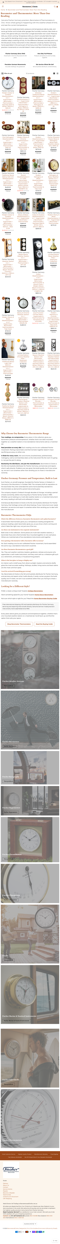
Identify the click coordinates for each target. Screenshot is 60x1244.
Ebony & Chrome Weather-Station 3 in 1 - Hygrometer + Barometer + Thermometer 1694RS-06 (23, 318)
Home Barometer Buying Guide (45, 598)
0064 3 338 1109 (19, 1217)
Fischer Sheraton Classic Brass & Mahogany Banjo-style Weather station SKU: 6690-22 (53, 141)
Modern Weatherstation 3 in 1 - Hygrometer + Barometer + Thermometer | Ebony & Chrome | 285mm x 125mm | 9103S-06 (54, 99)
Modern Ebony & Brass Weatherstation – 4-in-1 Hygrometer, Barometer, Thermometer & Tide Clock (8, 323)
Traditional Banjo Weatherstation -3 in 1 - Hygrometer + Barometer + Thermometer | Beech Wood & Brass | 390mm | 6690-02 (8, 412)
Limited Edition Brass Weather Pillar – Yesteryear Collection (53, 258)
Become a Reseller (9, 1193)
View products (8, 686)
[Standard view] (54, 73)
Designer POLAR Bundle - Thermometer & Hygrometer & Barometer (38, 403)
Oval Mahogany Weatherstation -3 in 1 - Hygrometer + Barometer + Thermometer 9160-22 (8, 142)
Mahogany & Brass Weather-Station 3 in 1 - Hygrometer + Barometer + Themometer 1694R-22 (53, 180)
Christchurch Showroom (10, 1196)
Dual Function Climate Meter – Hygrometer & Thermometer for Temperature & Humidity (38, 317)
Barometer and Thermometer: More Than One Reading (27, 10)
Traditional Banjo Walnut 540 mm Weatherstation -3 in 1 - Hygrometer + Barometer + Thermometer (8, 180)
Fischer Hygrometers (10, 812)
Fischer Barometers (10, 746)
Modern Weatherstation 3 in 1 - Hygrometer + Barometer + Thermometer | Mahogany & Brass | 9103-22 (38, 142)
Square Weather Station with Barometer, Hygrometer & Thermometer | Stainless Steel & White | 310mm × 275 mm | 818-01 (38, 361)
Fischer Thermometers (11, 1145)
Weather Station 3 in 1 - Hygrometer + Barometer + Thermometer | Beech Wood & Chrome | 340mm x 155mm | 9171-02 (8, 268)
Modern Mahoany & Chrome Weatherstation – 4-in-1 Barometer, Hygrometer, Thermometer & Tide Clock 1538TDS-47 (53, 319)
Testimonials (7, 1195)
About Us (6, 1185)
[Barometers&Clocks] (30, 7)
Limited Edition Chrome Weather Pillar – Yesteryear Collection (23, 358)
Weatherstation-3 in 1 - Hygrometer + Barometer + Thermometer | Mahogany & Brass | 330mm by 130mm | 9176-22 (23, 105)
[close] (58, 2)
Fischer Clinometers (10, 900)
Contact (5, 1187)
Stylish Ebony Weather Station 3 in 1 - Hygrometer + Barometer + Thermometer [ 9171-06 (23, 260)
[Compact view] (57, 73)
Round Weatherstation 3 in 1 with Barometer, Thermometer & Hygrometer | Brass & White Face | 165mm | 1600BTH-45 (23, 182)
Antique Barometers (35, 591)
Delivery (5, 1183)
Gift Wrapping (7, 1198)
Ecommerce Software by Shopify (47, 1228)
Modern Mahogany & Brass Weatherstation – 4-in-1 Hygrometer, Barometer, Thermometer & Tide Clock (38, 182)
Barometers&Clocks (13, 1228)
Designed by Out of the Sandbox (28, 1228)
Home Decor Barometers (44, 595)
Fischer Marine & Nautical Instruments (16, 1021)
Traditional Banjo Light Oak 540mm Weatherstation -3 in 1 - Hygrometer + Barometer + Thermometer (8, 367)
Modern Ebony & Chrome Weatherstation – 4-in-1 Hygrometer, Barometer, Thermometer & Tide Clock (23, 143)
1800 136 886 (34, 1216)
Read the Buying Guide (44, 624)
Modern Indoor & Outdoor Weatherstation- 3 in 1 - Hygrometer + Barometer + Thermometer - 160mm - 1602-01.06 (8, 221)
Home (3, 10)
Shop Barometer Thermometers (19, 624)
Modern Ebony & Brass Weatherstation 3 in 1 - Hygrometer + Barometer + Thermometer (54, 219)
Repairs (5, 1191)
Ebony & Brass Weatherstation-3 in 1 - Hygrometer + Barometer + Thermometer (23, 218)
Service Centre (7, 1189)
